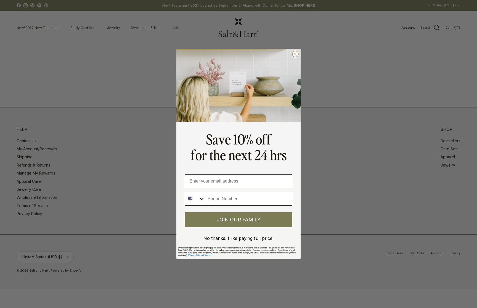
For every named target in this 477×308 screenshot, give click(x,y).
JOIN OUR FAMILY (239, 220)
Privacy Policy (195, 255)
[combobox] (195, 198)
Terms (207, 255)
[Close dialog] (295, 54)
